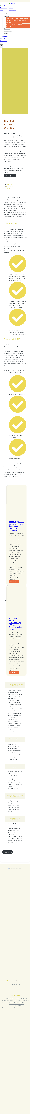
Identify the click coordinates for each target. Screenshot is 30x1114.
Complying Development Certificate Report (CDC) (16, 21)
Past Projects (8, 31)
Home (5, 13)
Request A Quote (16, 1005)
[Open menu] (1, 46)
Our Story (7, 29)
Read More (14, 582)
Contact (6, 33)
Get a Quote (5, 36)
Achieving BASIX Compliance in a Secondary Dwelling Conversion (16, 526)
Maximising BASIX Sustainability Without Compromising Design (15, 623)
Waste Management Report (13, 26)
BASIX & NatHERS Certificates (14, 24)
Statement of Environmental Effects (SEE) (17, 18)
